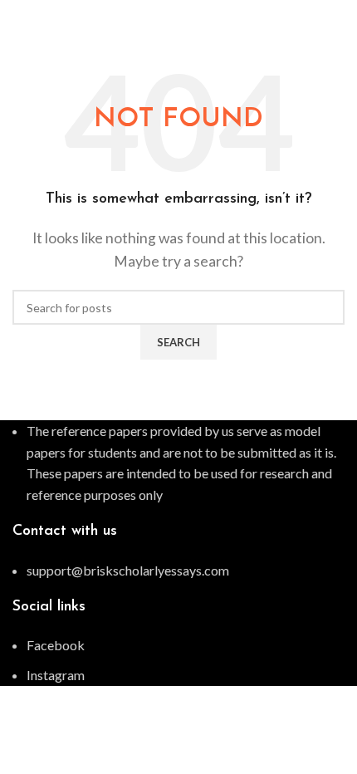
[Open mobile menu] (338, 16)
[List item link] (178, 570)
